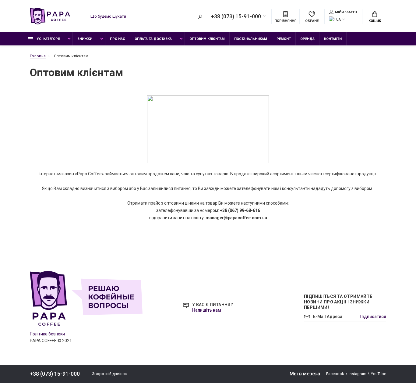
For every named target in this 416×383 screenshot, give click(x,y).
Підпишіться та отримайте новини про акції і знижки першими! (338, 302)
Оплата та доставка (153, 39)
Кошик (374, 21)
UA (338, 20)
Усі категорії (48, 39)
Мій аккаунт (346, 12)
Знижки (84, 39)
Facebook (335, 373)
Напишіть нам (206, 310)
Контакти (333, 39)
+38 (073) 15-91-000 (236, 16)
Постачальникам (250, 39)
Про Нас (117, 39)
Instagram (357, 373)
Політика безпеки (47, 333)
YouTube (378, 373)
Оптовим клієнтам (207, 39)
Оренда (307, 39)
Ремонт (284, 39)
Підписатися (373, 316)
